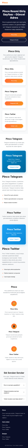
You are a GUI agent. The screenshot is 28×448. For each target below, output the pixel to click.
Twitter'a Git (14, 126)
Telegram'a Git (14, 103)
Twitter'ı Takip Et (14, 239)
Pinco (5, 2)
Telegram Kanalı (14, 40)
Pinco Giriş (14, 34)
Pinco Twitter (5, 429)
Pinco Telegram (6, 427)
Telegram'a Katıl (14, 167)
